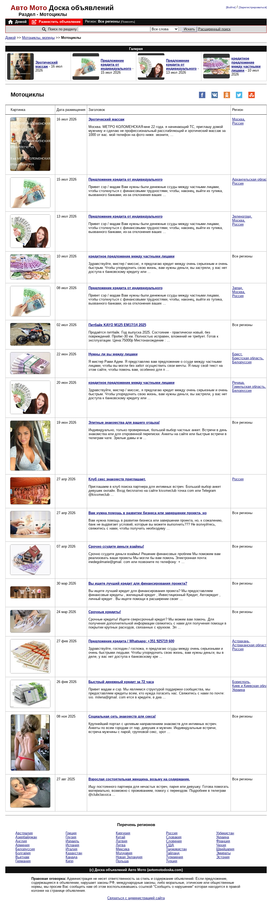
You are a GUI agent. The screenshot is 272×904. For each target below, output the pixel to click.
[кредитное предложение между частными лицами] (30, 267)
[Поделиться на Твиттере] (239, 97)
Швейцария (225, 849)
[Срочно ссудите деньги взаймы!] (30, 560)
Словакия (173, 837)
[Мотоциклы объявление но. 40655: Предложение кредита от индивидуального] (151, 79)
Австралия (24, 833)
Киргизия (123, 833)
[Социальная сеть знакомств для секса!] (30, 743)
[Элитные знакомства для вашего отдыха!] (30, 446)
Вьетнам (22, 857)
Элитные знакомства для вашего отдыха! (124, 422)
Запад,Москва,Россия (238, 292)
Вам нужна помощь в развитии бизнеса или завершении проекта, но (147, 513)
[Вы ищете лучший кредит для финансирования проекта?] (30, 592)
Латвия (121, 841)
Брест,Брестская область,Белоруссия (248, 358)
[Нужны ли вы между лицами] (30, 363)
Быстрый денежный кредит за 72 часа (121, 682)
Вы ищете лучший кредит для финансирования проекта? (137, 583)
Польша (122, 861)
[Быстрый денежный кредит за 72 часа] (30, 694)
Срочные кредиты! (104, 612)
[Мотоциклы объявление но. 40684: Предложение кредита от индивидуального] (86, 79)
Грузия (71, 837)
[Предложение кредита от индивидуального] (30, 193)
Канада (71, 857)
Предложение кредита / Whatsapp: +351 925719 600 (131, 641)
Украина (222, 837)
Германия (23, 861)
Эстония (223, 857)
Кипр (69, 861)
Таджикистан (176, 849)
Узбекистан (225, 833)
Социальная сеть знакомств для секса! (122, 716)
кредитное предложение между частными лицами (246, 64)
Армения (22, 845)
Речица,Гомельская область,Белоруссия (249, 387)
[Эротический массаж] (30, 144)
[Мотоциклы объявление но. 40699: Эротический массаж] (20, 79)
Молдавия (124, 853)
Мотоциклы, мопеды (38, 38)
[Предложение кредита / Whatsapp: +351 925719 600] (30, 656)
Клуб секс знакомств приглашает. (117, 479)
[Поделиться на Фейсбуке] (202, 97)
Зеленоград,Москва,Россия (242, 220)
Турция (171, 861)
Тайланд (173, 853)
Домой (20, 22)
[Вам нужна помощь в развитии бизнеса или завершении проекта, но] (30, 525)
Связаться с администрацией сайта (136, 898)
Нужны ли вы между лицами (113, 354)
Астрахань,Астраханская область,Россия (250, 645)
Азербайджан (26, 837)
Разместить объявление (59, 22)
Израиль (72, 841)
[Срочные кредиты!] (30, 622)
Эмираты (223, 853)
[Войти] (231, 7)
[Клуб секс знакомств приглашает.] (30, 491)
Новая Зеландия (129, 857)
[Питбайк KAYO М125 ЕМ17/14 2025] (30, 335)
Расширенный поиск (214, 29)
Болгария (23, 853)
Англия (21, 841)
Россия (238, 479)
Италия (71, 849)
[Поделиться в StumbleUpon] (251, 97)
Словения (174, 841)
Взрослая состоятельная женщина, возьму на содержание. (139, 779)
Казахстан (74, 853)
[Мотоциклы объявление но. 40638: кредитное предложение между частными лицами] (216, 77)
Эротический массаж (46, 64)
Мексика (122, 849)
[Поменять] (128, 21)
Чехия (221, 845)
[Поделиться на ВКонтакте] (214, 97)
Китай (120, 837)
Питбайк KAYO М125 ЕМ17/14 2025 (117, 325)
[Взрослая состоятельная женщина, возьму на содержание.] (30, 793)
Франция (223, 841)
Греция (71, 833)
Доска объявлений (62, 7)
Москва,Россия (238, 121)
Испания (72, 845)
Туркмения (174, 857)
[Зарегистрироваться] (253, 7)
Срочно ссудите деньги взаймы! (116, 546)
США (170, 845)
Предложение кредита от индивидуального (116, 64)
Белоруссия (25, 849)
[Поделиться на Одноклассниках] (227, 97)
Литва (120, 845)
